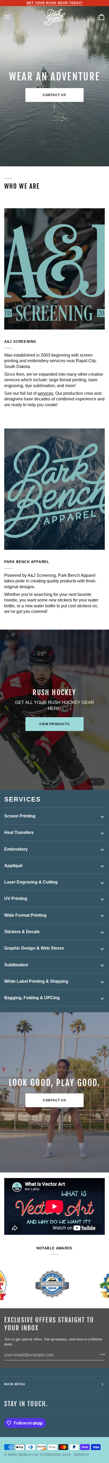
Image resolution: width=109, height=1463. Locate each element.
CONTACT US (54, 1100)
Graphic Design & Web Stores (34, 948)
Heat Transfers (19, 832)
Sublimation (16, 965)
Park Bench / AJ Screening (34, 1455)
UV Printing (15, 898)
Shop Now (55, 724)
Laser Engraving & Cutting (31, 882)
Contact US (54, 95)
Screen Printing (19, 816)
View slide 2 (98, 781)
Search (81, 1455)
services (45, 393)
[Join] (100, 1354)
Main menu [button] (14, 1384)
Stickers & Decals (22, 931)
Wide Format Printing (25, 915)
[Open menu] (12, 17)
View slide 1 (92, 781)
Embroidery (16, 849)
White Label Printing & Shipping (36, 981)
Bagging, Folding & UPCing (32, 997)
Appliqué (13, 865)
